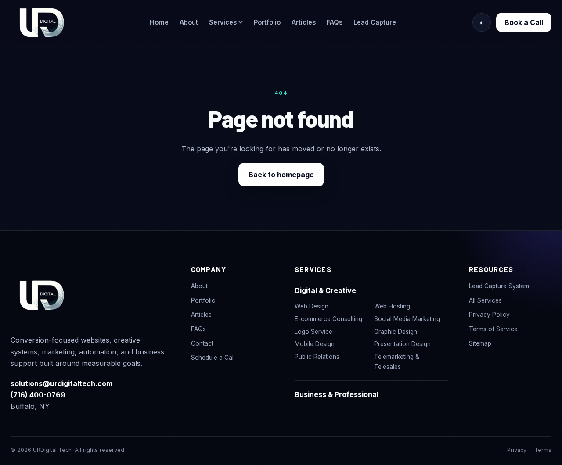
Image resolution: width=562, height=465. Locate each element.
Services (223, 22)
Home (159, 22)
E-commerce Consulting (328, 318)
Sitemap (480, 343)
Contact (202, 343)
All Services (485, 300)
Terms (542, 450)
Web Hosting (392, 306)
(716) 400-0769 (38, 394)
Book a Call (523, 22)
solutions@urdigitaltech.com (61, 383)
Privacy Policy (489, 314)
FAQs (334, 22)
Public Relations (317, 356)
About (189, 22)
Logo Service (313, 331)
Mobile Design (315, 343)
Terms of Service (493, 329)
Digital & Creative (325, 290)
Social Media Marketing (407, 318)
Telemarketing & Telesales (396, 361)
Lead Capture (374, 22)
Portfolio (267, 22)
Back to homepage (281, 174)
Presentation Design (402, 343)
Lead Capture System (499, 286)
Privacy (516, 450)
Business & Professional (336, 394)
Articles (304, 22)
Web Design (311, 306)
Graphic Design (395, 331)
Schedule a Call (213, 357)
